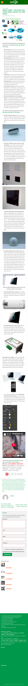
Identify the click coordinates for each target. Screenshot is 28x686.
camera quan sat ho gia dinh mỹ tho (12, 480)
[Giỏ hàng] (26, 2)
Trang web (5, 542)
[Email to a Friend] (15, 474)
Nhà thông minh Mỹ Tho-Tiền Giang (11, 112)
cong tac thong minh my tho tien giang (12, 484)
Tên (4, 530)
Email (4, 536)
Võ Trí (13, 15)
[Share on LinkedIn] (21, 474)
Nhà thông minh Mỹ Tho (14, 460)
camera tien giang (13, 481)
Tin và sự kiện (5, 8)
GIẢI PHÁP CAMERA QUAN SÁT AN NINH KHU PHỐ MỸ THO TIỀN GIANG (7, 505)
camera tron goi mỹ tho (21, 481)
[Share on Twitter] (12, 474)
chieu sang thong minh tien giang (8, 483)
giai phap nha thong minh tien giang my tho (16, 485)
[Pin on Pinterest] (18, 474)
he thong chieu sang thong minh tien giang (10, 487)
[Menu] (2, 2)
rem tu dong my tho (9, 489)
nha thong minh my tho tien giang (11, 488)
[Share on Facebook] (10, 474)
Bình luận (5, 519)
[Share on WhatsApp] (7, 474)
